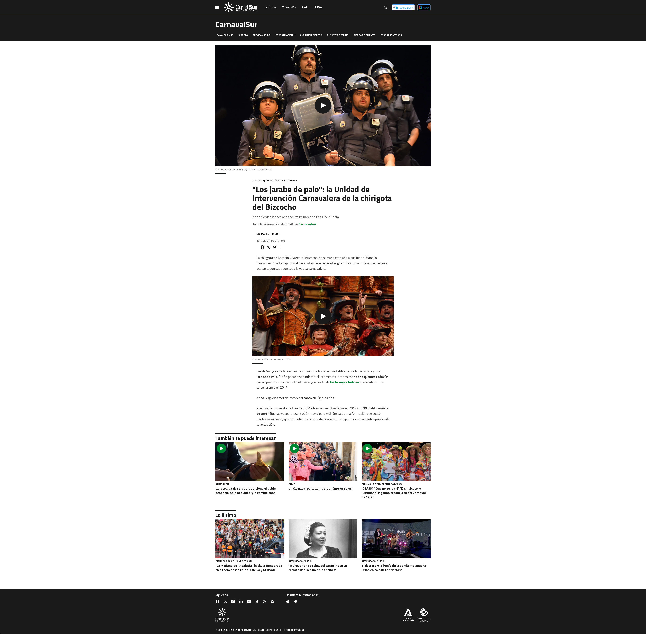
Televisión (289, 7)
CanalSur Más (225, 35)
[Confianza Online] (424, 615)
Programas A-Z (262, 35)
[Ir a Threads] (265, 601)
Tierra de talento (364, 35)
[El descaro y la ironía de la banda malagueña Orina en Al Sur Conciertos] (396, 538)
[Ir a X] (226, 601)
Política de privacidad (293, 629)
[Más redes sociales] (281, 247)
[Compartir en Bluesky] (275, 247)
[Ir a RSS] (273, 601)
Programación (284, 35)
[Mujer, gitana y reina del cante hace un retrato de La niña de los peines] (323, 538)
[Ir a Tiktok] (257, 601)
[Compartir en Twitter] (268, 247)
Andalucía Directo (311, 35)
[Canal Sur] (240, 7)
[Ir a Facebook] (218, 601)
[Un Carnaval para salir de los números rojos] (323, 461)
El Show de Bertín (338, 35)
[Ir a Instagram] (234, 601)
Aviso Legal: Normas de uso (267, 629)
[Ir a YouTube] (249, 601)
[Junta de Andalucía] (408, 615)
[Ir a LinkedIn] (241, 601)
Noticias (271, 7)
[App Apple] (288, 601)
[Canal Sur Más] (403, 7)
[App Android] (296, 601)
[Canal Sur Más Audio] (424, 7)
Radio (305, 7)
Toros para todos (391, 35)
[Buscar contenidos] (385, 7)
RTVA (318, 7)
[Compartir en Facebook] (262, 247)
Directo (243, 35)
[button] (323, 105)
